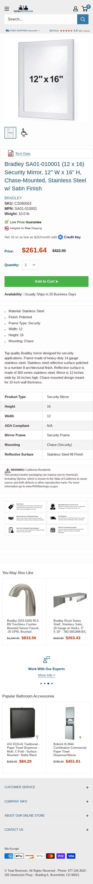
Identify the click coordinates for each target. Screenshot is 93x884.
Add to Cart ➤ (46, 281)
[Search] (82, 19)
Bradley (13, 198)
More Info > (46, 675)
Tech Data (22, 153)
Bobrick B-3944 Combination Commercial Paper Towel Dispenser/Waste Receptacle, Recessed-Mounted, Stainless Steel (69, 749)
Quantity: (12, 265)
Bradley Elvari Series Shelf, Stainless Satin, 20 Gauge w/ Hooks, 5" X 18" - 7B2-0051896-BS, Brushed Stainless (69, 626)
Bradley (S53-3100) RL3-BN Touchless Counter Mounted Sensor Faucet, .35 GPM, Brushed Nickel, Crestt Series (23, 626)
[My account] (75, 8)
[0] (85, 8)
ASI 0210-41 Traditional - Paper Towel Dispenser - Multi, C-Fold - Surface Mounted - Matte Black (23, 749)
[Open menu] (7, 9)
